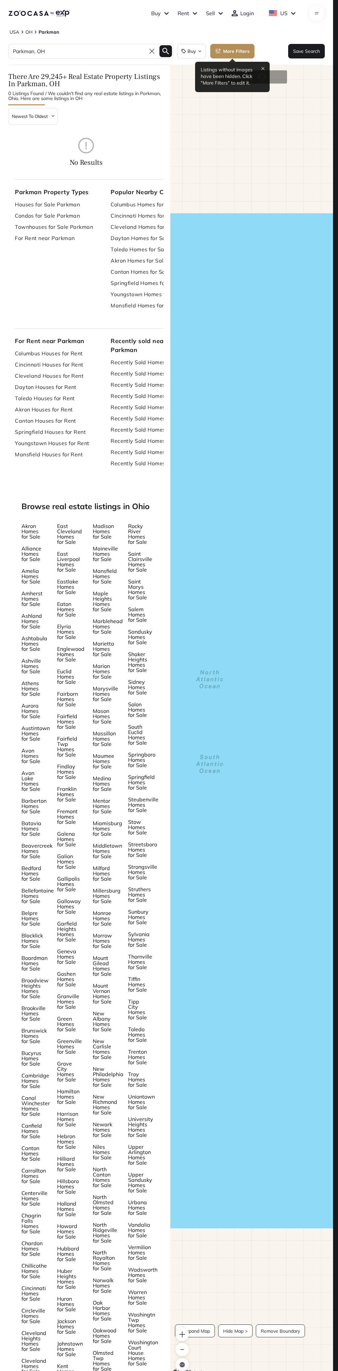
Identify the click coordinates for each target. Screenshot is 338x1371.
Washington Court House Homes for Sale (143, 1353)
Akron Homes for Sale (139, 260)
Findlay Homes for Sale (66, 771)
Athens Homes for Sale (30, 688)
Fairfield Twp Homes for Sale (67, 746)
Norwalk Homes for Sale (103, 1285)
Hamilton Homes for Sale (68, 1096)
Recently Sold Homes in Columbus (152, 362)
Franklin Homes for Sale (67, 794)
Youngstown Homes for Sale (147, 294)
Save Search (306, 51)
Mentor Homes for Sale (102, 806)
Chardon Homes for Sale (32, 1248)
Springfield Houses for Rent (50, 432)
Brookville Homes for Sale (33, 1013)
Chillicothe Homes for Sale (34, 1271)
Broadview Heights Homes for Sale (35, 988)
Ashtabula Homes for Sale (34, 643)
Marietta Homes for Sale (103, 648)
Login (247, 13)
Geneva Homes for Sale (66, 956)
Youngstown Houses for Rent (52, 443)
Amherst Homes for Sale (32, 598)
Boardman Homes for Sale (34, 963)
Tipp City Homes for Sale (137, 1009)
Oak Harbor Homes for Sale (102, 1310)
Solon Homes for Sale (137, 709)
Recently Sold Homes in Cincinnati (152, 373)
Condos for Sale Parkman (47, 215)
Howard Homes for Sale (67, 1231)
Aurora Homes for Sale (30, 711)
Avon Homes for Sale (30, 755)
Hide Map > (235, 1331)
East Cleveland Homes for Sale (69, 534)
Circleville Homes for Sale (33, 1315)
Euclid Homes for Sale (66, 676)
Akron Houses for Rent (44, 409)
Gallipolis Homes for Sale (68, 884)
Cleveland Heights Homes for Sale (33, 1341)
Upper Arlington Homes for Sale (139, 1154)
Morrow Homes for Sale (102, 940)
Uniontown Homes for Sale (141, 1101)
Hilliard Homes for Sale (66, 1164)
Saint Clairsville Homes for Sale (140, 561)
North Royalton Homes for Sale (104, 1260)
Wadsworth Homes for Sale (142, 1274)
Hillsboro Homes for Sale (68, 1186)
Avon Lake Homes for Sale (30, 781)
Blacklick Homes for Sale (32, 940)
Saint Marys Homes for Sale (137, 589)
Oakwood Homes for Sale (105, 1335)
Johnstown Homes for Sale (70, 1348)
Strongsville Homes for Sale (142, 872)
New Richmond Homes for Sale (105, 1104)
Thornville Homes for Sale (140, 961)
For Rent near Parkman (45, 238)
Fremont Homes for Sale (67, 816)
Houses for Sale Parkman (47, 204)
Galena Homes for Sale (66, 839)
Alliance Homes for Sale (31, 553)
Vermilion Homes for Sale (139, 1252)
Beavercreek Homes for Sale (36, 851)
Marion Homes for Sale (102, 671)
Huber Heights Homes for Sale (66, 1279)
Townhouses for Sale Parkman (54, 227)
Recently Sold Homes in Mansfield (152, 463)
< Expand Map (195, 1331)
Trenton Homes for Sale (137, 1057)
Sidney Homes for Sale (137, 687)
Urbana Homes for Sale (137, 1207)
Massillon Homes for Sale (104, 738)
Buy (156, 13)
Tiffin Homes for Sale (137, 984)
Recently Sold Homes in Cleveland (152, 384)
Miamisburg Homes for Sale (107, 828)
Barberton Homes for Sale (34, 806)
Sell (210, 13)
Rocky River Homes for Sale (137, 534)
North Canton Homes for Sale (102, 1177)
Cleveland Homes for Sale (144, 227)
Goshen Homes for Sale (66, 979)
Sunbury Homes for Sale (138, 917)
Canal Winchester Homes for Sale (35, 1106)
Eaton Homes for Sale (66, 609)
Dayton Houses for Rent (46, 387)
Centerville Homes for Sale (34, 1198)
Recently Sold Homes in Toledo (150, 407)
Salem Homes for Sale (137, 614)
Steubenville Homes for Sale (143, 804)
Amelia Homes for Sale (30, 576)
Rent (183, 13)
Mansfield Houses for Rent (49, 454)
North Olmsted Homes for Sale (103, 1205)
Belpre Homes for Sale (30, 918)
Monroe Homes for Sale (102, 918)
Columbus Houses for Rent (49, 353)
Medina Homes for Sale (102, 783)
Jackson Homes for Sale (66, 1326)
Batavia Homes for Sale (31, 828)
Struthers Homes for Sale (139, 894)
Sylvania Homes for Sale (139, 939)
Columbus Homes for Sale (144, 204)
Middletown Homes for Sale (107, 851)
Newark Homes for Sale (102, 1129)
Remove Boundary (280, 1331)
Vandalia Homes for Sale (139, 1230)
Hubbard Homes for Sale (68, 1253)
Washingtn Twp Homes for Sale (141, 1322)
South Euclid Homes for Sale (137, 734)
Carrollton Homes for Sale (33, 1175)
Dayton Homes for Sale (140, 238)
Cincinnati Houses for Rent (49, 364)
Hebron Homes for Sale (66, 1141)
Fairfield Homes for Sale (67, 721)
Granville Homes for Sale (68, 1001)
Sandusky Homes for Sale (140, 637)
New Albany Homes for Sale (102, 1021)
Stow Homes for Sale (137, 827)
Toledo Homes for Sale (140, 249)
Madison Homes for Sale (103, 531)
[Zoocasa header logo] (39, 13)
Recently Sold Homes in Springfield (152, 441)
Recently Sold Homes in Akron (149, 418)
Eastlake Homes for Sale (67, 586)
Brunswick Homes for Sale (34, 1035)
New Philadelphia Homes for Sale (108, 1077)
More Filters (236, 51)
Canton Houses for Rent (45, 420)
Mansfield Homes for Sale (144, 305)
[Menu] (316, 13)
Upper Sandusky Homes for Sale (140, 1182)
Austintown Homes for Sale (35, 733)
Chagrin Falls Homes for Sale (31, 1223)
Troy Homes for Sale (137, 1079)
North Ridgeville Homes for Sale (105, 1232)
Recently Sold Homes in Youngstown (152, 452)
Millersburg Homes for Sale (106, 895)
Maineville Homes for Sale (105, 553)
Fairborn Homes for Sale (67, 699)
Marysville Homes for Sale (105, 693)
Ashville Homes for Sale (31, 666)
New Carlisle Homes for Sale (102, 1049)
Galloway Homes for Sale (69, 906)
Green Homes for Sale (66, 1024)
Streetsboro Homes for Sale (142, 849)
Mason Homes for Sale (102, 716)
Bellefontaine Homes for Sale (37, 895)
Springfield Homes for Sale (145, 283)
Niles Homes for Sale (102, 1152)
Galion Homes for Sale (66, 861)
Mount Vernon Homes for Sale (102, 993)
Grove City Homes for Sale (66, 1071)
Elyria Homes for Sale (66, 631)
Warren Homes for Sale (137, 1297)
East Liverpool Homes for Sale (68, 561)
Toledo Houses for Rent (45, 398)
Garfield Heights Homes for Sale (67, 931)
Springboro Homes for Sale (141, 759)
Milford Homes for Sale (102, 873)
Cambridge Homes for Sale (35, 1080)
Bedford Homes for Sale (31, 873)
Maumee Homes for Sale (103, 761)
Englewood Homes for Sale (70, 654)
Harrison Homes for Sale (67, 1119)
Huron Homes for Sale (66, 1304)
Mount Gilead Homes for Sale (102, 966)
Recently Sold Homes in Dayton (151, 396)
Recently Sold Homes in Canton (151, 429)
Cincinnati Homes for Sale (144, 215)
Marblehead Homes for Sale (108, 626)
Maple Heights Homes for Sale (102, 601)
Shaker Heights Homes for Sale (137, 662)
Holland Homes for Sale (66, 1208)
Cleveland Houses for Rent (49, 375)
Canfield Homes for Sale (31, 1131)
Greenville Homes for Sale (69, 1046)
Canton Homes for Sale (140, 271)
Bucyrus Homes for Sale (31, 1058)
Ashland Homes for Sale (31, 621)
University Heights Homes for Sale (140, 1127)
